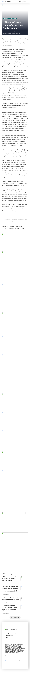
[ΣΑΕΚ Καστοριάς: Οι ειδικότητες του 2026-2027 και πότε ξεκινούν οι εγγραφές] (24, 578)
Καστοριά (13, 18)
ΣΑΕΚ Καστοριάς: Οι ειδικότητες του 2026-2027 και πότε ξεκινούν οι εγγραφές (10, 578)
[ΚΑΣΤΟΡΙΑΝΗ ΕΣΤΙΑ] (8, 2)
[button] (16, 1)
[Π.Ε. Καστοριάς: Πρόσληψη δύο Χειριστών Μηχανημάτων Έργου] (24, 599)
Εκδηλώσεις (6, 18)
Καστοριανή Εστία (6, 31)
